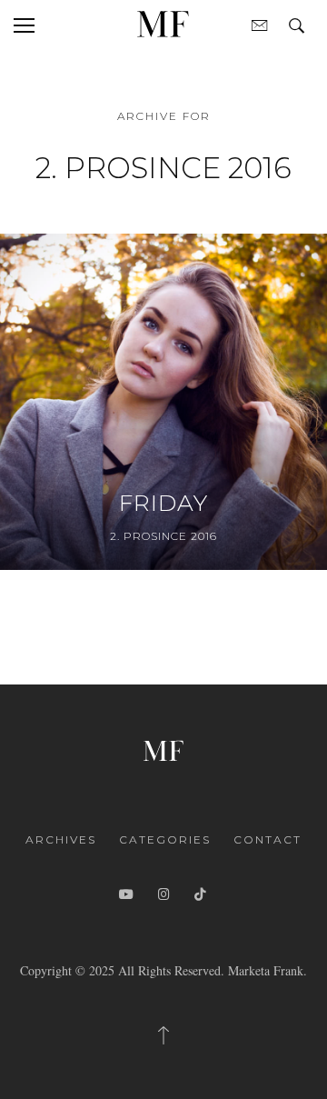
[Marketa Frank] (163, 748)
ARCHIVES (60, 839)
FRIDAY (163, 502)
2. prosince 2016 (163, 536)
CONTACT (267, 839)
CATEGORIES (165, 839)
